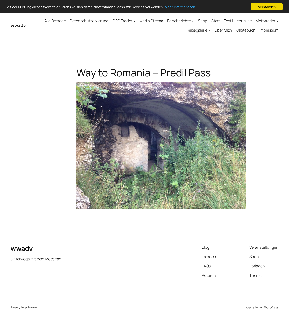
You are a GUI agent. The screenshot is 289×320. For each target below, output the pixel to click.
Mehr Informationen (180, 7)
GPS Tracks (122, 20)
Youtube (244, 20)
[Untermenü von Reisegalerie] (209, 30)
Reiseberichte (179, 20)
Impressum (269, 30)
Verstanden (266, 6)
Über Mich (223, 30)
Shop (202, 20)
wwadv (18, 25)
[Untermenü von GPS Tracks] (134, 21)
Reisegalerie (197, 30)
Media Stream (151, 20)
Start (215, 20)
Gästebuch (246, 30)
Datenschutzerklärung (89, 20)
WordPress (271, 307)
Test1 (228, 20)
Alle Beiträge (55, 20)
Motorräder (265, 20)
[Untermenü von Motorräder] (277, 21)
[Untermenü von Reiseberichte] (193, 21)
